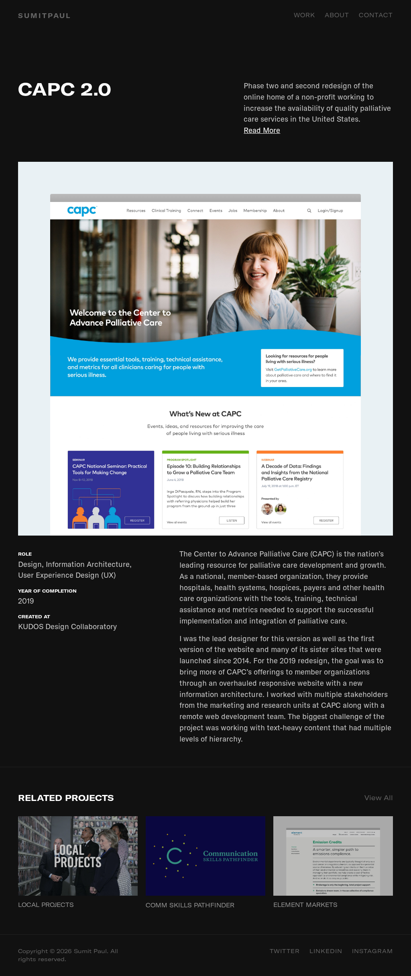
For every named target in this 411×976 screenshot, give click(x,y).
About (337, 15)
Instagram (372, 951)
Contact (376, 15)
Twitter (285, 951)
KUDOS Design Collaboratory (67, 626)
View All (378, 797)
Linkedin (325, 951)
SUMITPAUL (44, 16)
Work (304, 15)
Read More (262, 130)
